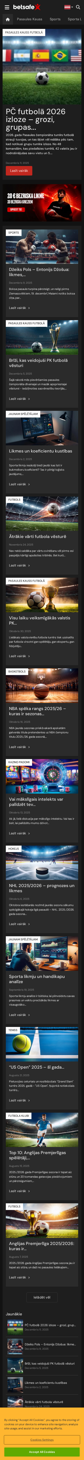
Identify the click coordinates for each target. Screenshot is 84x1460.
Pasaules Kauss (29, 19)
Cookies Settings (42, 1440)
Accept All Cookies (42, 1452)
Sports (55, 19)
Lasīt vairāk (19, 170)
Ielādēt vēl (42, 1297)
